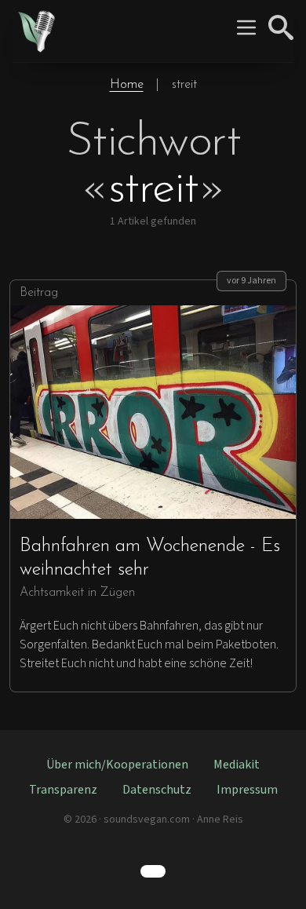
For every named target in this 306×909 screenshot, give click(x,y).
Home (127, 84)
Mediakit (236, 764)
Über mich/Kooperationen (117, 764)
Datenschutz (156, 789)
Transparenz (63, 789)
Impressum (247, 789)
